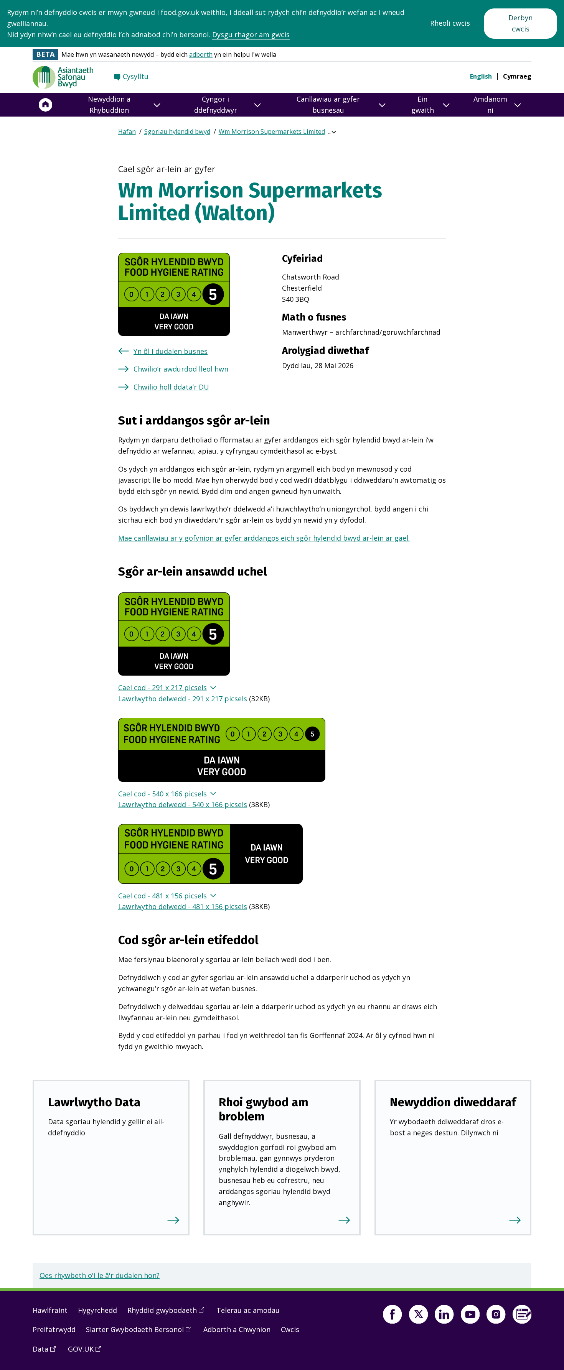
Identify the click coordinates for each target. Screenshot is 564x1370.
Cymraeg (517, 76)
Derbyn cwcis (520, 23)
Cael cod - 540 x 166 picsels (162, 793)
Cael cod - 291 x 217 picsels (162, 687)
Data (47, 1352)
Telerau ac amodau (248, 1310)
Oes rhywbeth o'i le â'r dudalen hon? (100, 1275)
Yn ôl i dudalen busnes (171, 351)
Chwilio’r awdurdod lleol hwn (181, 368)
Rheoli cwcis (450, 23)
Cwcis (290, 1329)
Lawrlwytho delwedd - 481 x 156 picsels (182, 906)
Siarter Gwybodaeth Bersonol (141, 1332)
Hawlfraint (50, 1310)
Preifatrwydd (54, 1329)
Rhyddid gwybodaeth (168, 1313)
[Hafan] (46, 105)
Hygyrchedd (97, 1310)
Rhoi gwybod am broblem (263, 1109)
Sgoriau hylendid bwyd (177, 131)
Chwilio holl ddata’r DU (171, 386)
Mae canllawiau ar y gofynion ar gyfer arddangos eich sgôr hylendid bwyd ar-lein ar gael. (264, 538)
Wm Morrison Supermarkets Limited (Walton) (285, 131)
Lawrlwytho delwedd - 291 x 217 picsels (182, 698)
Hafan (127, 131)
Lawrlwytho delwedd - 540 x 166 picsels (182, 804)
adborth (201, 54)
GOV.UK (87, 1352)
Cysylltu (135, 76)
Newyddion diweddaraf (453, 1102)
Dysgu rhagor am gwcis (251, 34)
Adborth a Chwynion (236, 1329)
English (481, 76)
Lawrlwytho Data (94, 1102)
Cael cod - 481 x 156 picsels (162, 895)
